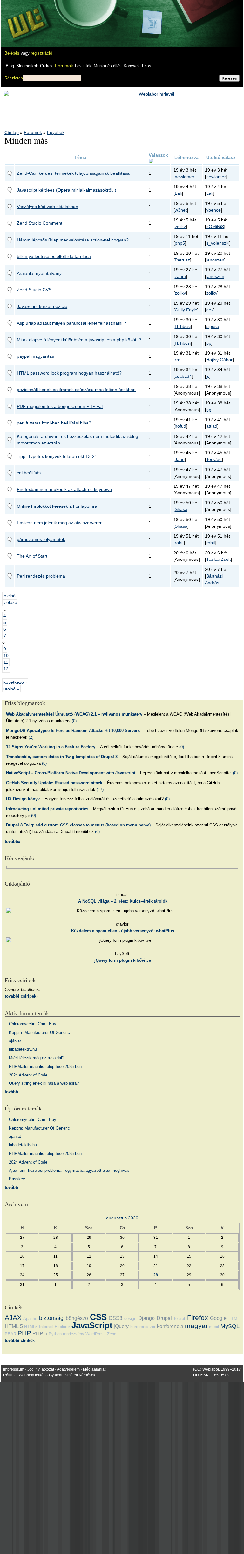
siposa (212, 326)
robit (179, 542)
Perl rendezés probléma (41, 576)
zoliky (180, 226)
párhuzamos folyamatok (41, 539)
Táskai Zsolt (218, 559)
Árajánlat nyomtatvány (39, 273)
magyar (196, 1325)
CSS (98, 1317)
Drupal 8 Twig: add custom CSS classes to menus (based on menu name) (78, 825)
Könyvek (132, 66)
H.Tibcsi (183, 326)
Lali (178, 193)
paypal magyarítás (35, 356)
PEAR (10, 1334)
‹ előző (10, 602)
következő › (15, 682)
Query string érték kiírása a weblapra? (44, 1083)
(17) (100, 789)
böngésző (77, 1318)
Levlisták (83, 66)
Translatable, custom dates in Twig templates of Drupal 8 (62, 756)
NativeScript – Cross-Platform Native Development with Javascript (70, 772)
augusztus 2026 (122, 1217)
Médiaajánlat (94, 1369)
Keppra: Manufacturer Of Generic (39, 1032)
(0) (74, 720)
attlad (211, 426)
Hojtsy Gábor (219, 359)
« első (9, 595)
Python (55, 1334)
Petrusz (182, 259)
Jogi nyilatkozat (40, 1369)
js (207, 376)
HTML (234, 1318)
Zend (111, 1334)
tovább (11, 1091)
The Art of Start (32, 556)
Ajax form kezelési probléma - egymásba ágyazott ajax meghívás (69, 1170)
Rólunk (9, 1375)
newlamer (184, 176)
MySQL (230, 1326)
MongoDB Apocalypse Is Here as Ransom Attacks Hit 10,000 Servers (73, 730)
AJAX (13, 1317)
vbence (213, 210)
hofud (180, 426)
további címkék (20, 1340)
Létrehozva (186, 157)
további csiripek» (21, 996)
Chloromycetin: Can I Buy (32, 1023)
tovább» (12, 841)
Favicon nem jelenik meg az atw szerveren (60, 522)
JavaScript (91, 1325)
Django (146, 1318)
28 (155, 1275)
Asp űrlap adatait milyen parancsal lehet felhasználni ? (71, 323)
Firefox (197, 1317)
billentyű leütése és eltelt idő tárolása (54, 256)
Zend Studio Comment (39, 223)
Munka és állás (108, 66)
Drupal (164, 1318)
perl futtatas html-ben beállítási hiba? (54, 422)
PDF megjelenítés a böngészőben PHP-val (60, 406)
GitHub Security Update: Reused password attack (54, 782)
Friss (146, 66)
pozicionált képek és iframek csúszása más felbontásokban (76, 389)
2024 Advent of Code (28, 1075)
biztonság (51, 1318)
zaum (180, 276)
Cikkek (46, 66)
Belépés (11, 53)
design (130, 1318)
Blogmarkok (27, 66)
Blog (10, 66)
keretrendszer (142, 1326)
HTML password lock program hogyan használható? (69, 373)
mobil (214, 1326)
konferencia (170, 1326)
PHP (24, 1333)
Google (218, 1318)
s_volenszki (217, 243)
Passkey (17, 1179)
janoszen (215, 259)
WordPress (95, 1334)
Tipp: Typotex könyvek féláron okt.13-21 (57, 456)
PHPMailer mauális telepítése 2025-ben (45, 1066)
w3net (181, 210)
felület (179, 1318)
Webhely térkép (32, 1375)
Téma (80, 157)
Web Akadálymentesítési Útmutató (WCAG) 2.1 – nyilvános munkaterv (74, 714)
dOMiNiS (215, 226)
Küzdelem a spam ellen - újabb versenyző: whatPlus (122, 930)
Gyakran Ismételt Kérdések (72, 1375)
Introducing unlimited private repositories (47, 808)
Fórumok (64, 65)
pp (208, 343)
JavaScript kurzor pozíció (42, 306)
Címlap (11, 132)
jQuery (121, 1326)
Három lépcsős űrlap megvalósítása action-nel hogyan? (73, 239)
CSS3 (115, 1318)
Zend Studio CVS (34, 289)
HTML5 (30, 1326)
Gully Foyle (186, 309)
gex (210, 309)
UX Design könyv (23, 799)
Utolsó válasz (220, 157)
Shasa (181, 509)
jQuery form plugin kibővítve (122, 960)
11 (5, 662)
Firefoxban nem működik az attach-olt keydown (64, 489)
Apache (30, 1318)
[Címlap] (26, 17)
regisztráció (41, 53)
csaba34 (183, 376)
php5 (180, 243)
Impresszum (13, 1369)
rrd (177, 359)
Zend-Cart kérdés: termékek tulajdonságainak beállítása (73, 173)
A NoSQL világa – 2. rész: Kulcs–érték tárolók (122, 901)
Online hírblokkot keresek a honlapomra (57, 506)
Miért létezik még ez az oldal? (36, 1057)
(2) (31, 737)
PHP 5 (39, 1333)
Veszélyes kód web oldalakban (47, 206)
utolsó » (11, 688)
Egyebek (55, 132)
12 (6, 668)
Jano (180, 459)
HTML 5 (14, 1326)
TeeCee (214, 459)
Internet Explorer (54, 1326)
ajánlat (15, 1041)
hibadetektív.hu (23, 1049)
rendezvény (73, 1334)
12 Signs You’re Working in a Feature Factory (50, 746)
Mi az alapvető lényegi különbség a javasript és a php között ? (79, 339)
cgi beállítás (29, 472)
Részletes (13, 78)
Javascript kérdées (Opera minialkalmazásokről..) (66, 190)
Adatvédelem (68, 1369)
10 (6, 655)
